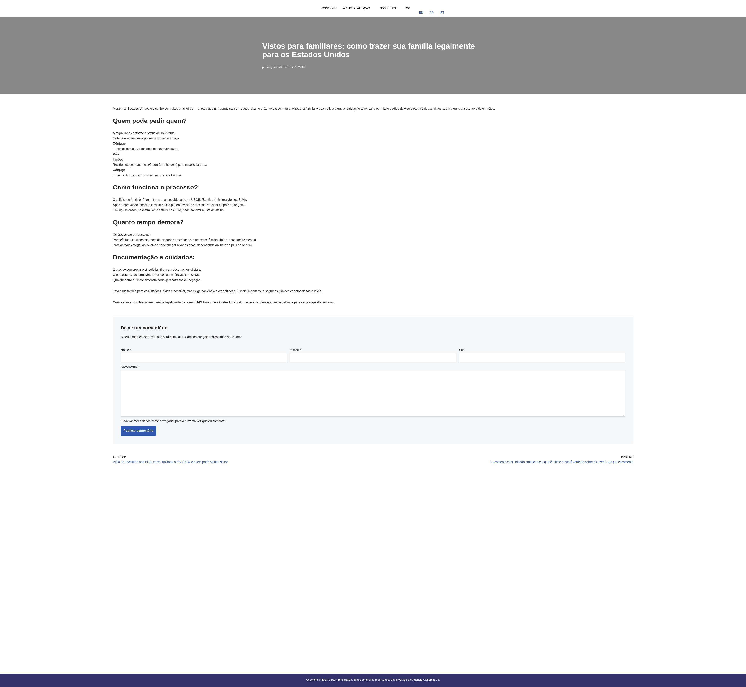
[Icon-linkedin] (479, 7)
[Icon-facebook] (458, 7)
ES (432, 12)
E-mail (295, 350)
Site (462, 350)
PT (442, 12)
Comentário (130, 367)
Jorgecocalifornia (277, 67)
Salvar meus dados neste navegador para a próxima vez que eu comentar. (175, 421)
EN (421, 12)
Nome (126, 350)
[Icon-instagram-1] (468, 7)
